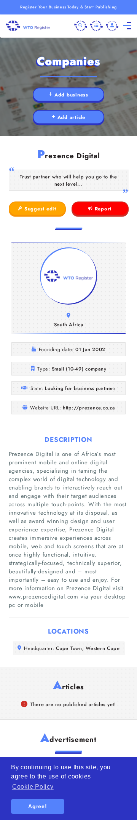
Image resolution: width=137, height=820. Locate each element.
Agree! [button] (37, 806)
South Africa (68, 324)
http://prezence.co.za (89, 407)
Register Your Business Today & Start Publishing (68, 7)
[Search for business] (80, 25)
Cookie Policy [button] (33, 786)
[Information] (96, 25)
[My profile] (112, 25)
